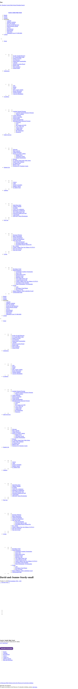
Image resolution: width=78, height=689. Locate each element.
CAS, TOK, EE (20, 126)
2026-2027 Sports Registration (20, 216)
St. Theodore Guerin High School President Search (12, 5)
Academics (6, 96)
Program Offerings (17, 235)
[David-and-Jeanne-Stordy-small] (19, 607)
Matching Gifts (19, 277)
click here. (34, 687)
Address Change (7, 658)
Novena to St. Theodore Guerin (20, 166)
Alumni (5, 18)
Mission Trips (16, 164)
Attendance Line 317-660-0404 (14, 33)
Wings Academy (20, 114)
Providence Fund (17, 269)
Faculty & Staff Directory (13, 24)
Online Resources (17, 152)
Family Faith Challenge (18, 162)
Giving (5, 16)
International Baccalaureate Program (21, 121)
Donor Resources (17, 270)
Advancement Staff (17, 292)
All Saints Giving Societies (22, 282)
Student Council (17, 186)
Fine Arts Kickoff (20, 241)
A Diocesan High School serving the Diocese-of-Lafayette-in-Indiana (16, 683)
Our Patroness (16, 60)
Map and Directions (8, 660)
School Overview (17, 58)
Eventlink (15, 207)
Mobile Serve (19, 155)
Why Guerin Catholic (18, 89)
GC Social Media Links (18, 57)
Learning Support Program (19, 111)
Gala (17, 286)
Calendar (9, 20)
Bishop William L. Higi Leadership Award (23, 291)
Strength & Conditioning (19, 210)
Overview (18, 122)
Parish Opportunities (21, 157)
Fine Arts (6, 220)
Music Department (17, 236)
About (5, 41)
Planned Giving (20, 275)
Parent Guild (16, 65)
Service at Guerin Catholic (19, 153)
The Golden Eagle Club (18, 212)
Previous (3, 582)
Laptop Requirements (18, 119)
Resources (18, 132)
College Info (19, 129)
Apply (14, 88)
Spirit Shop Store (17, 205)
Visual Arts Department (18, 239)
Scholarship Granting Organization (24, 271)
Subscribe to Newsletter (6, 648)
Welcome (15, 149)
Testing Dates (19, 128)
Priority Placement (17, 91)
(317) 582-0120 (4, 643)
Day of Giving (19, 289)
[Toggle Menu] (0, 318)
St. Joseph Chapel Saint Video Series (22, 160)
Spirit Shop (9, 31)
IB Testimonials (20, 130)
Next (8, 582)
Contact (6, 34)
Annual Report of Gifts (21, 280)
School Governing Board (19, 64)
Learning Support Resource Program (25, 112)
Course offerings (17, 115)
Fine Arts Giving (17, 250)
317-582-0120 (4, 37)
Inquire (5, 15)
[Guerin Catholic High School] (4, 12)
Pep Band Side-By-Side (21, 243)
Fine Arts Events (17, 240)
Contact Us (5, 657)
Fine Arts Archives (17, 248)
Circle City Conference (18, 209)
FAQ (17, 123)
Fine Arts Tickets (11, 23)
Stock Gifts (18, 273)
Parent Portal (10, 30)
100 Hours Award (20, 156)
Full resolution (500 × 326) (14, 581)
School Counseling (17, 117)
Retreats (15, 159)
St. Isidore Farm (17, 163)
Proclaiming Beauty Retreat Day (24, 244)
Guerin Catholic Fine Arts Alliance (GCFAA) (24, 247)
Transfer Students (17, 92)
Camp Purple (16, 214)
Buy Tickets (16, 246)
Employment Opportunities (19, 61)
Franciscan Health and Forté (20, 213)
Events (14, 285)
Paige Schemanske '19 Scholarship (24, 284)
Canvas (8, 27)
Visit (14, 85)
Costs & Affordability (18, 94)
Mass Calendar (16, 151)
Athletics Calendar (11, 22)
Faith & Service (7, 134)
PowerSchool (10, 29)
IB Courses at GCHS (21, 125)
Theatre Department (18, 237)
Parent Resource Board (12, 26)
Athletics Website (17, 206)
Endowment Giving (21, 274)
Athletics (6, 190)
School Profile (16, 68)
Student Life (7, 167)
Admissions (6, 71)
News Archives (16, 66)
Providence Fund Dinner (22, 288)
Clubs (14, 183)
